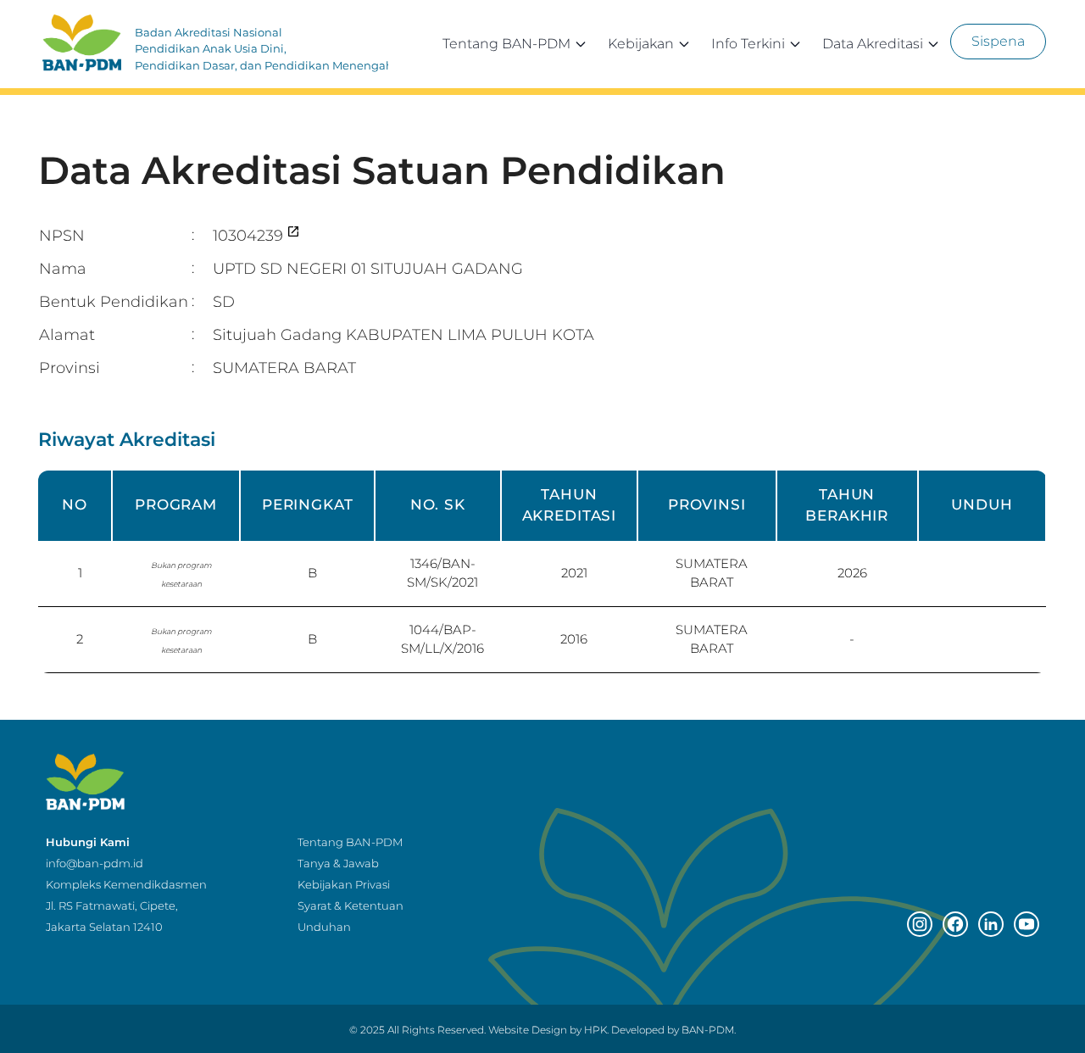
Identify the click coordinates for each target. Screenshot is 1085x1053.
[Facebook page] (955, 924)
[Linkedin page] (991, 924)
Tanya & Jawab (338, 863)
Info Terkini (748, 44)
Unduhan (324, 926)
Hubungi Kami (88, 842)
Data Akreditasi (872, 44)
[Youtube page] (1026, 924)
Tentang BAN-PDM (506, 44)
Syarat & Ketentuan (350, 905)
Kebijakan (641, 44)
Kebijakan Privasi (344, 884)
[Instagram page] (919, 924)
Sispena (998, 41)
